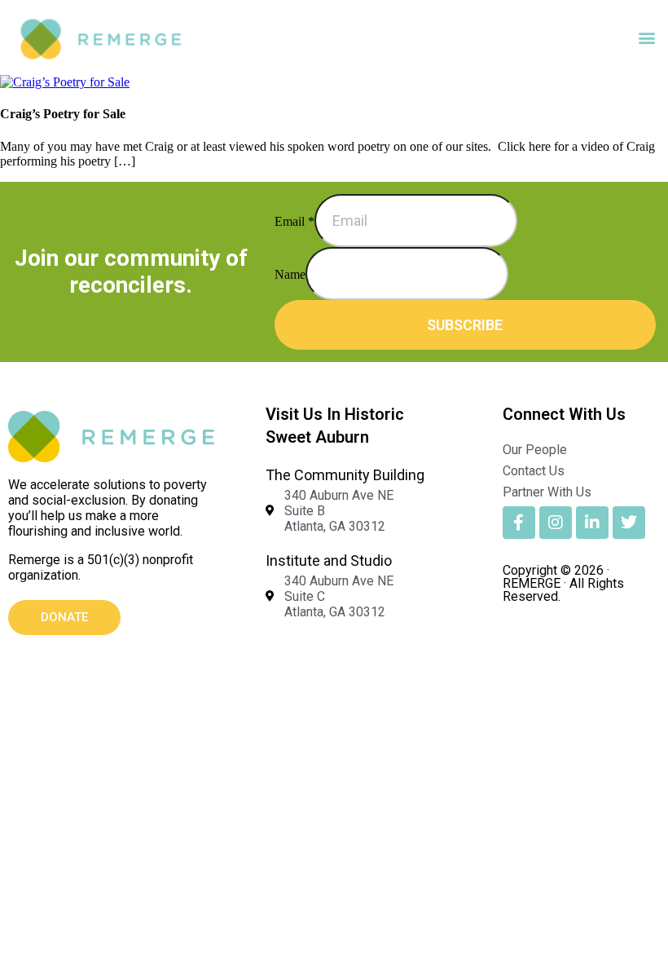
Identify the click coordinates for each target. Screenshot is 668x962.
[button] (646, 37)
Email (294, 221)
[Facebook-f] (519, 522)
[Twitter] (629, 522)
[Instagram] (555, 522)
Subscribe (465, 324)
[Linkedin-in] (592, 522)
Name (290, 274)
